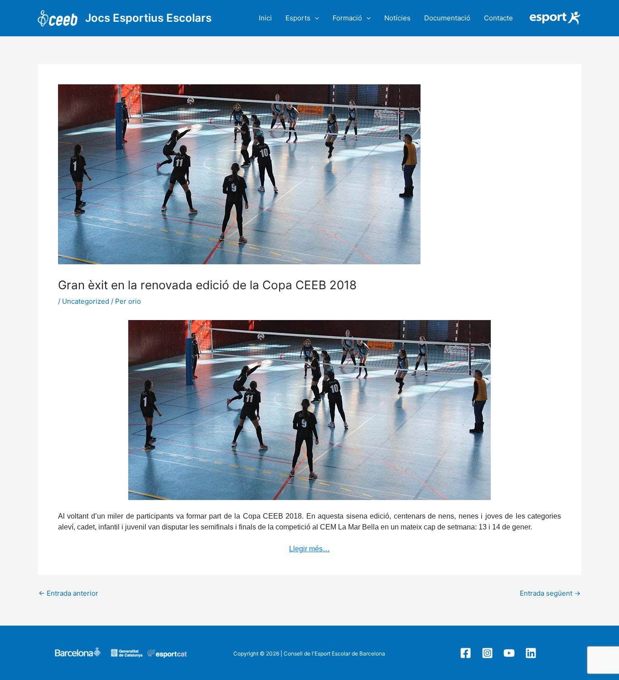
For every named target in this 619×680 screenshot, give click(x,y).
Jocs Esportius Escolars (148, 17)
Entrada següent (550, 593)
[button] (314, 18)
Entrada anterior (68, 593)
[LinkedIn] (531, 653)
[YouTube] (509, 653)
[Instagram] (487, 653)
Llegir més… (309, 549)
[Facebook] (465, 653)
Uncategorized (85, 301)
